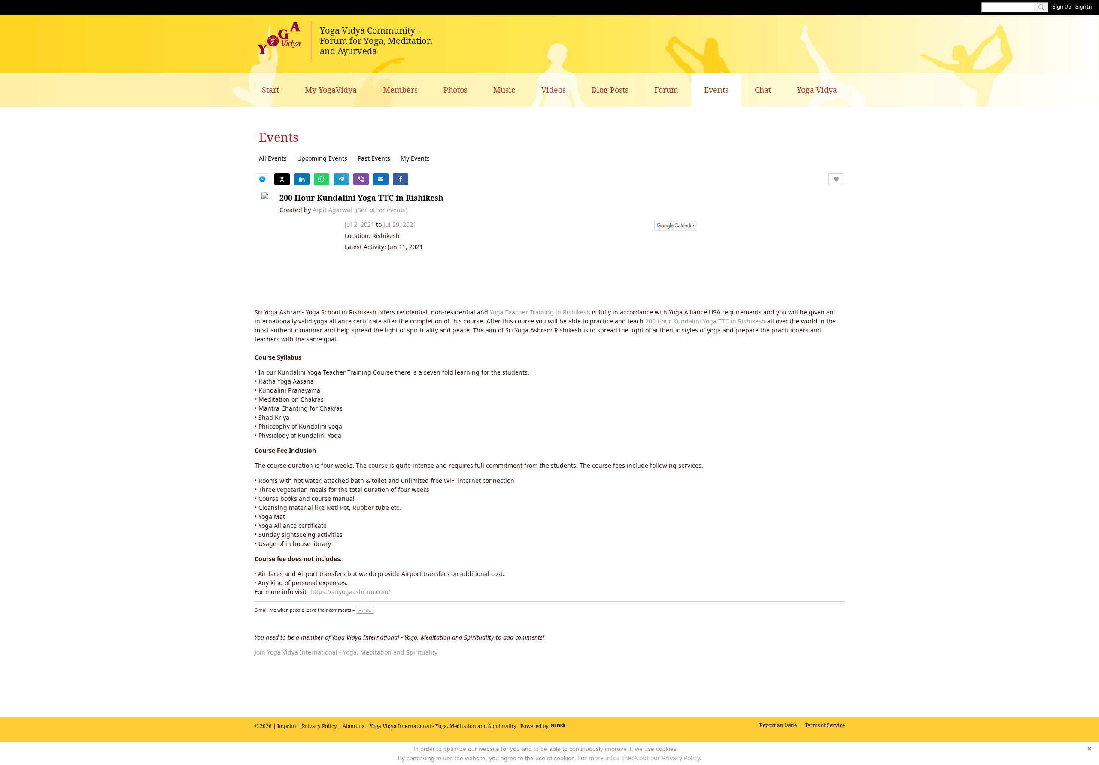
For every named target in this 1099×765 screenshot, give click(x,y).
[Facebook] (400, 179)
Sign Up (1062, 6)
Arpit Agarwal (332, 210)
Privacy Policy (319, 726)
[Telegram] (341, 179)
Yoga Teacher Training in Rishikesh (540, 312)
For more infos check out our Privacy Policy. (639, 758)
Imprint (286, 726)
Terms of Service (825, 725)
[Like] (836, 179)
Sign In (1083, 6)
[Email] (381, 179)
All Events (273, 158)
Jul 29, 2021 (399, 224)
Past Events (374, 158)
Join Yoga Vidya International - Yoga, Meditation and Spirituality (346, 652)
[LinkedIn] (302, 179)
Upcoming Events (322, 158)
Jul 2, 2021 (359, 224)
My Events (415, 158)
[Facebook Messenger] (262, 179)
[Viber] (361, 179)
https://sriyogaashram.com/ (350, 592)
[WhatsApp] (321, 179)
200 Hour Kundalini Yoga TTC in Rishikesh (361, 197)
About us (353, 726)
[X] (282, 179)
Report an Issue (778, 725)
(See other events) (381, 210)
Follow (365, 610)
